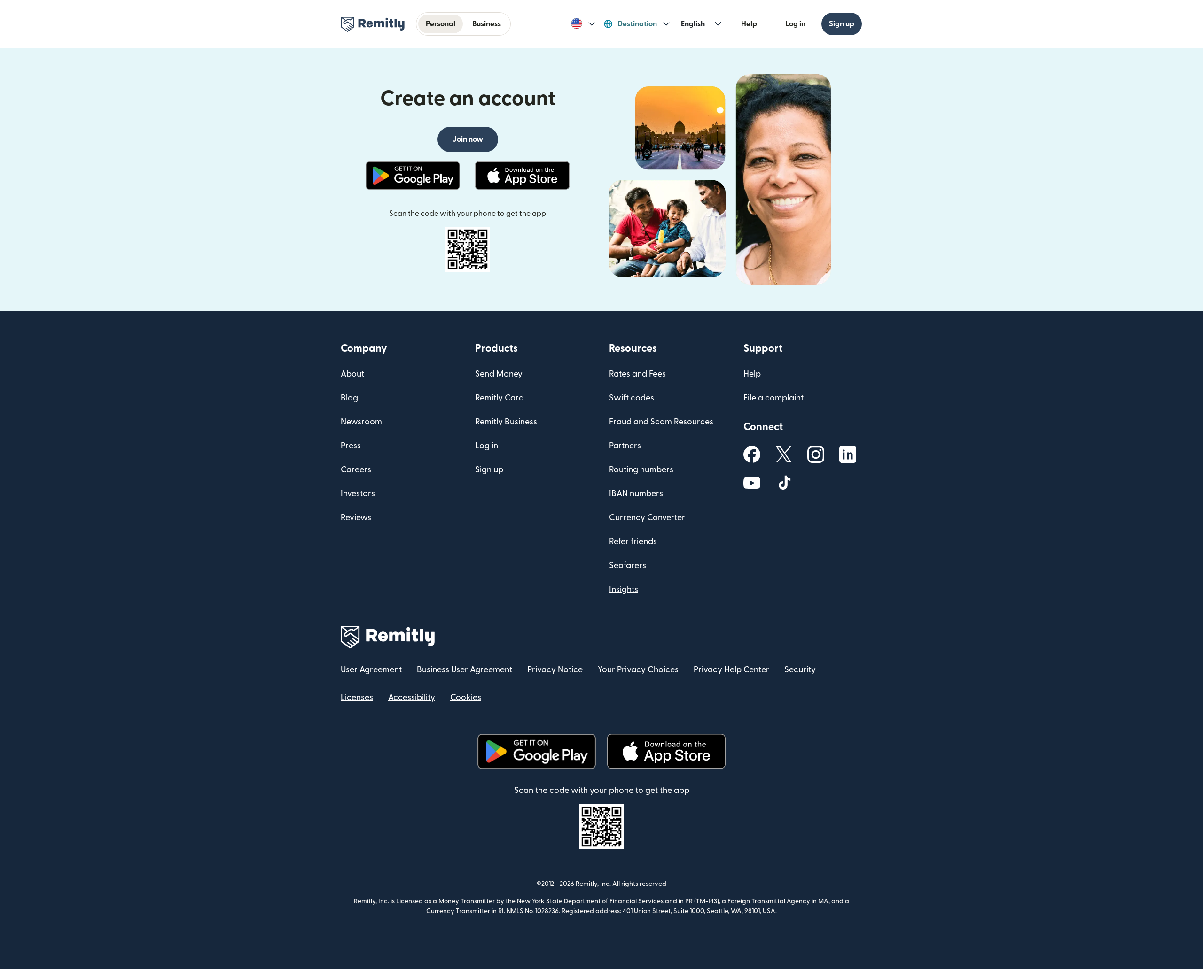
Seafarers (627, 565)
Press (351, 446)
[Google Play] (413, 176)
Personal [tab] (440, 24)
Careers (356, 470)
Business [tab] (486, 24)
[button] (583, 24)
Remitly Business (506, 422)
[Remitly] (373, 24)
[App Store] (522, 176)
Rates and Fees (637, 374)
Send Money (499, 374)
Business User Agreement (464, 670)
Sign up (841, 24)
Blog (349, 398)
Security (800, 670)
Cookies (465, 697)
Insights (623, 589)
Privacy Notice (555, 670)
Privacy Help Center (731, 670)
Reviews (356, 518)
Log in (795, 24)
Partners (625, 446)
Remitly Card (499, 398)
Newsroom (361, 422)
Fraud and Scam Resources (661, 422)
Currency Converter (647, 518)
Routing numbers (641, 470)
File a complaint (773, 398)
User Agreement (371, 670)
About (352, 374)
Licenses (357, 697)
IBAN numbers (636, 494)
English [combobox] (693, 24)
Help (749, 24)
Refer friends (633, 542)
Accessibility (411, 697)
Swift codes (631, 398)
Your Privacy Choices (638, 670)
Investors (358, 494)
